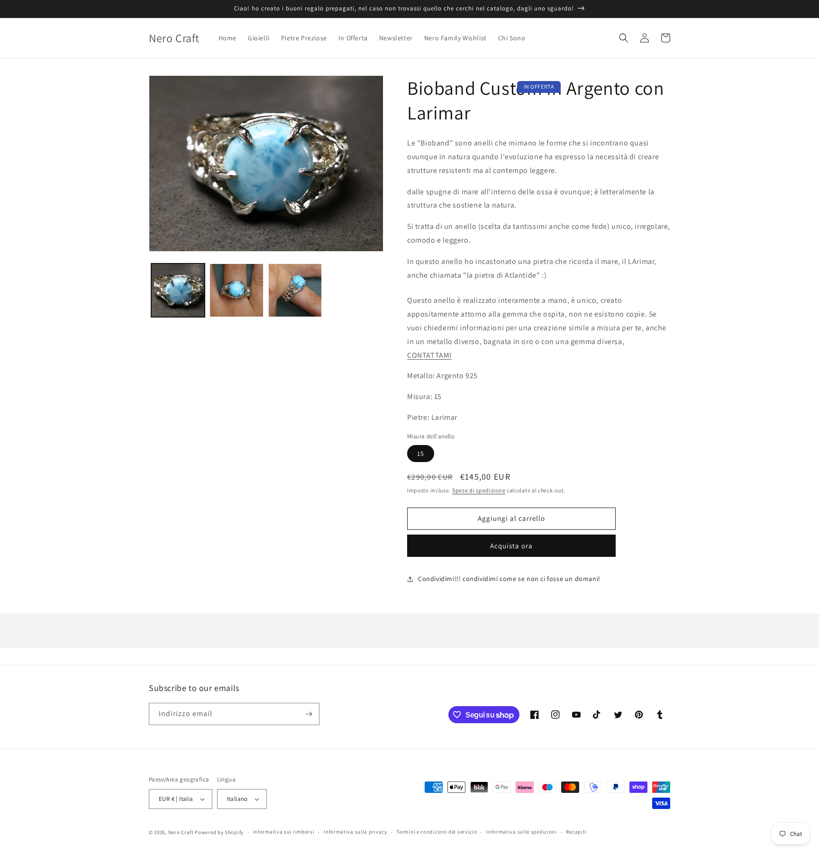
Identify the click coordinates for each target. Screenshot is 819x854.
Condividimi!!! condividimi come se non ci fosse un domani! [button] (509, 578)
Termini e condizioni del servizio (436, 831)
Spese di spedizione (478, 490)
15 (420, 453)
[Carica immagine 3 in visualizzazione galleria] (295, 290)
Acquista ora (511, 545)
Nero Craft (181, 832)
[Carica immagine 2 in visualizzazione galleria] (236, 290)
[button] (623, 37)
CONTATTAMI (429, 355)
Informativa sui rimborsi (284, 831)
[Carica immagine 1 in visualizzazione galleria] (178, 290)
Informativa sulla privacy (355, 831)
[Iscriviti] (308, 714)
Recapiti (576, 831)
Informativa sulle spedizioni (521, 831)
